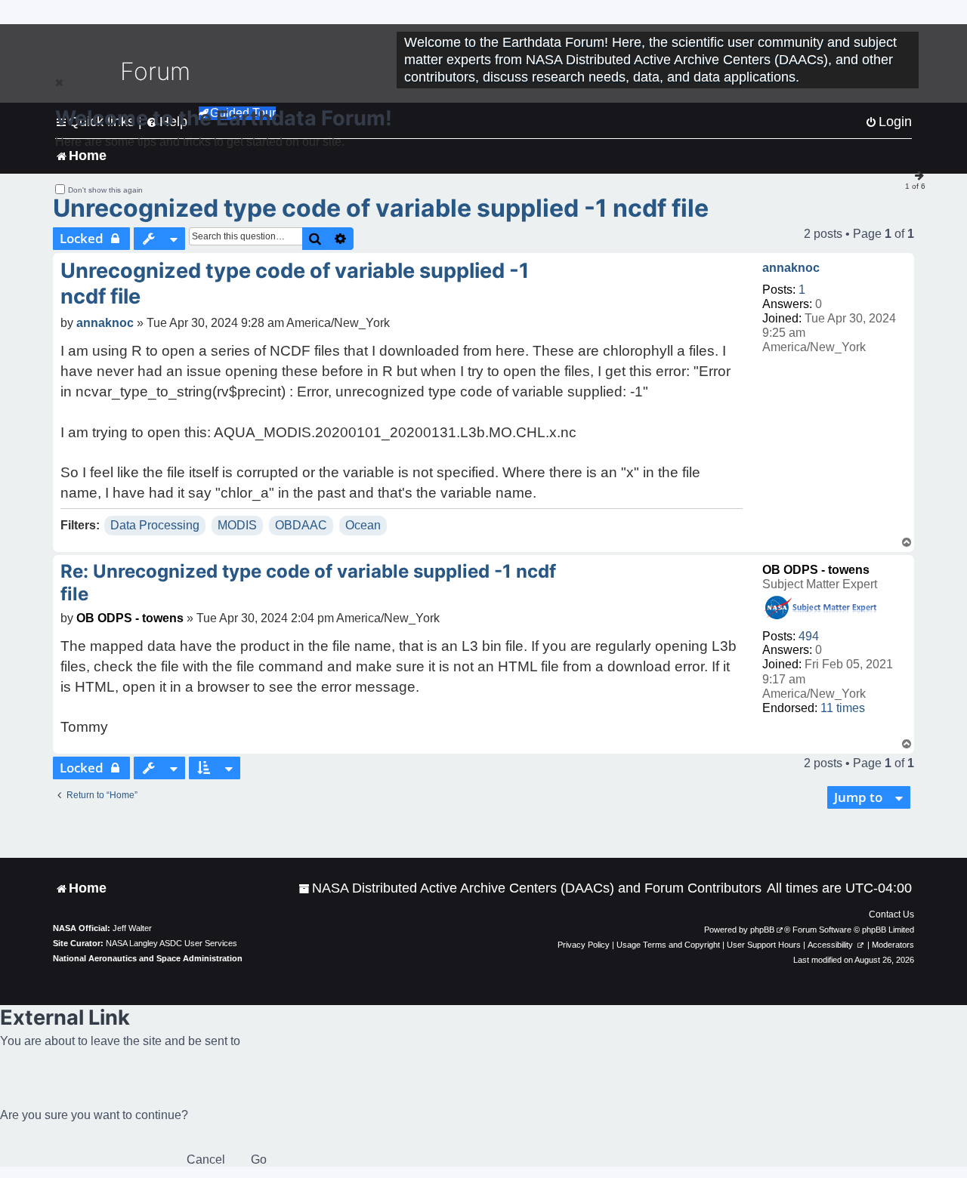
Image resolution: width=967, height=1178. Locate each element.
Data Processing (154, 525)
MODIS (237, 525)
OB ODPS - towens (816, 569)
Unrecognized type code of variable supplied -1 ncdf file (381, 208)
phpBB (762, 929)
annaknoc (791, 267)
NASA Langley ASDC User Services (171, 943)
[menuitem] (530, 888)
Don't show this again (105, 190)
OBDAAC (301, 525)
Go (259, 1159)
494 (809, 636)
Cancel (206, 1159)
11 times (842, 708)
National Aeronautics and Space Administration (148, 958)
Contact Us (891, 914)
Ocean (363, 525)
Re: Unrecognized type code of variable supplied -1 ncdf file (308, 582)
